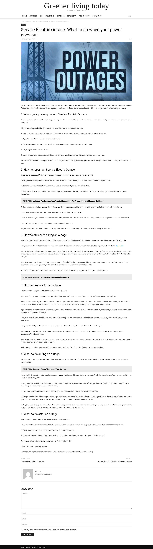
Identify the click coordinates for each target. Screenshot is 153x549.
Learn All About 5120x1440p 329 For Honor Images (114, 461)
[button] (129, 16)
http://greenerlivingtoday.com (43, 474)
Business (33, 16)
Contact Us (96, 16)
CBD (41, 16)
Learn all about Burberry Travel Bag (33, 461)
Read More (120, 246)
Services (28, 22)
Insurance (50, 16)
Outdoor (60, 16)
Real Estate (71, 16)
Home (24, 16)
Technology (84, 16)
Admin (23, 39)
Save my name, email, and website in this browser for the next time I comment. (50, 530)
